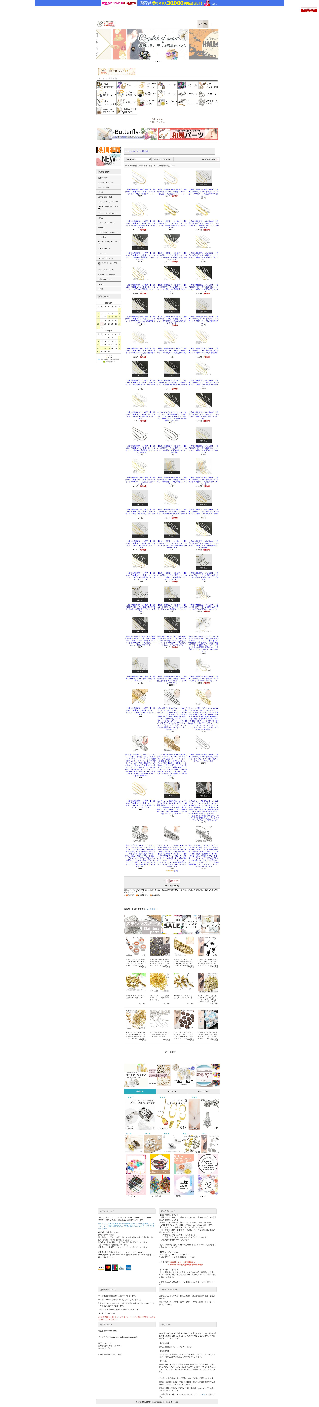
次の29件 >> (174, 881)
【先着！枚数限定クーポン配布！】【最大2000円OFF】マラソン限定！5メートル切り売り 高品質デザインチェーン (172, 192)
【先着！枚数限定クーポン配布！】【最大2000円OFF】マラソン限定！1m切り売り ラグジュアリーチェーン (140, 679)
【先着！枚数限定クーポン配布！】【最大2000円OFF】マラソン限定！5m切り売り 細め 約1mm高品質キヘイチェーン (203, 607)
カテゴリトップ (129, 151)
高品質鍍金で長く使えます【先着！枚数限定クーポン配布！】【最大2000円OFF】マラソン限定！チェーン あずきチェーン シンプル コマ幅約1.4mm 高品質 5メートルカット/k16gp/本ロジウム (172, 641)
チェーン (138, 151)
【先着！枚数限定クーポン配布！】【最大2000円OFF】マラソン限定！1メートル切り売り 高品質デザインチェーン (140, 192)
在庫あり (158, 159)
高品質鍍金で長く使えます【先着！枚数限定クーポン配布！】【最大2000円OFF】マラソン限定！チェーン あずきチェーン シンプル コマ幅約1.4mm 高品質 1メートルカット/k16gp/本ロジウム (140, 641)
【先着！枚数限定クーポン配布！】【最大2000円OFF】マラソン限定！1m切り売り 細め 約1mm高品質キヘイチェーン (172, 607)
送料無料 (168, 159)
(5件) (176, 871)
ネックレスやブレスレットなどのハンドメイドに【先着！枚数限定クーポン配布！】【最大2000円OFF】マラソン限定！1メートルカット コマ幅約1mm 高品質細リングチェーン (172, 416)
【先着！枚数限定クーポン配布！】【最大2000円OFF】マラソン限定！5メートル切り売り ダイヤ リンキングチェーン (204, 679)
